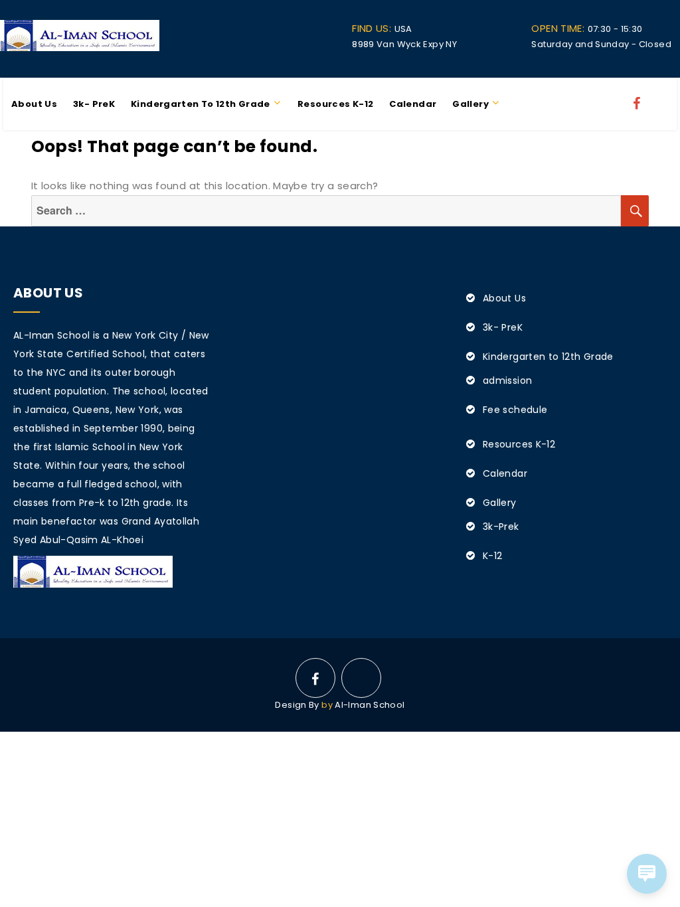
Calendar (412, 104)
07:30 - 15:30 (586, 29)
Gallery (470, 104)
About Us (34, 104)
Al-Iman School (369, 705)
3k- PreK (94, 104)
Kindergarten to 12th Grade (200, 104)
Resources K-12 (335, 104)
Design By (297, 705)
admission (507, 380)
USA (382, 29)
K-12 (493, 555)
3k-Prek (501, 526)
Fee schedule (515, 409)
